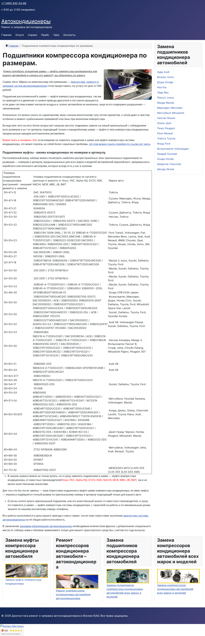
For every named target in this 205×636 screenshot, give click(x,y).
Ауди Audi (163, 72)
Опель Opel (164, 123)
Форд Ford (163, 143)
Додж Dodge (165, 82)
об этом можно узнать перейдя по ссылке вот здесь (119, 144)
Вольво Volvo (165, 77)
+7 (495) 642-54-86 (13, 3)
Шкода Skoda (165, 169)
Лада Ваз (162, 92)
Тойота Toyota (166, 138)
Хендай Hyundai (167, 153)
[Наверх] (199, 630)
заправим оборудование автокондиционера (46, 526)
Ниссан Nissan (166, 118)
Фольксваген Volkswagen (173, 148)
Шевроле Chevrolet (169, 164)
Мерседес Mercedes (169, 107)
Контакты (69, 34)
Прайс (45, 34)
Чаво (56, 34)
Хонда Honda (165, 159)
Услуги (19, 34)
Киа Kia (161, 87)
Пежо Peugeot (166, 128)
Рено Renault (165, 133)
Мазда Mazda (165, 102)
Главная (6, 34)
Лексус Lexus (165, 97)
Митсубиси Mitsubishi (170, 112)
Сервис (32, 34)
